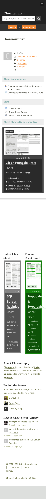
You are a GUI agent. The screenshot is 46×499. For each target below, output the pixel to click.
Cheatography (10, 367)
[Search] (38, 18)
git (15, 185)
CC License (14, 467)
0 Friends (21, 60)
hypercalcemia (34, 350)
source (27, 185)
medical (31, 339)
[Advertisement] (19, 4)
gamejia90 (14, 421)
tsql (10, 349)
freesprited (13, 341)
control (20, 185)
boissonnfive (13, 178)
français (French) (22, 189)
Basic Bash (33, 421)
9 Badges (21, 66)
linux (35, 374)
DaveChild (14, 398)
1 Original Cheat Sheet (27, 56)
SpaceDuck (14, 403)
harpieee (34, 321)
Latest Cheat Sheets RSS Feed (22, 478)
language (8, 377)
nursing (34, 335)
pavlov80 (13, 429)
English (11, 189)
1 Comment (22, 63)
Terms (26, 467)
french (10, 185)
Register (29, 27)
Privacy (9, 471)
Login (12, 27)
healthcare (32, 343)
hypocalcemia (33, 346)
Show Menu (42, 4)
